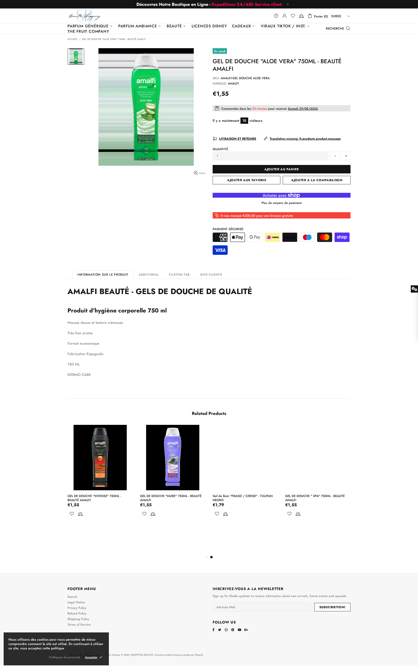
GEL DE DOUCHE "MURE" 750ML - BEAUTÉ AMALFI (171, 498)
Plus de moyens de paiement (281, 203)
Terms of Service (78, 624)
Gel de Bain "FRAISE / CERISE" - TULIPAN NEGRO (243, 498)
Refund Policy (76, 613)
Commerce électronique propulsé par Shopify (179, 655)
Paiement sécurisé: (228, 229)
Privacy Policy (76, 608)
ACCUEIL (72, 39)
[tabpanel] (245, 477)
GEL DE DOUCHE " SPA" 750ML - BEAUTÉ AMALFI (315, 498)
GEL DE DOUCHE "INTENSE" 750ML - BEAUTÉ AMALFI (94, 498)
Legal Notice (76, 602)
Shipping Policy (78, 619)
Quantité (220, 149)
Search (72, 597)
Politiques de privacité (64, 657)
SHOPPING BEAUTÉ (84, 15)
